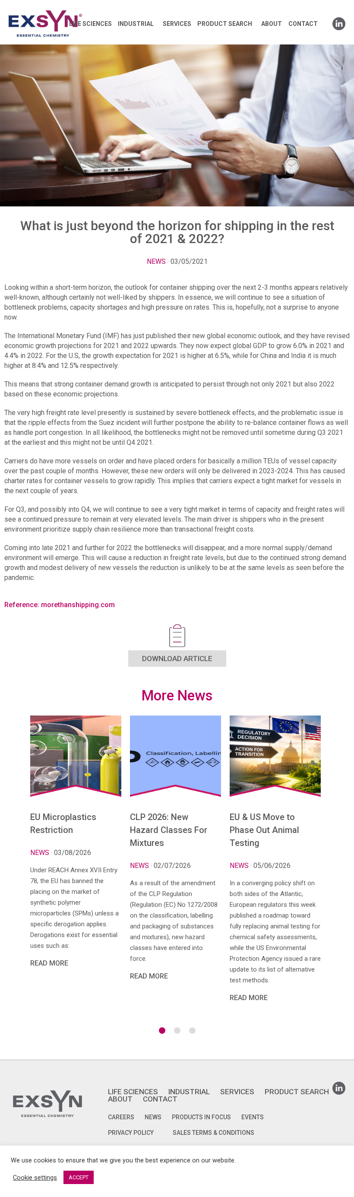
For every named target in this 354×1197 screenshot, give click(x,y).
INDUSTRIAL (136, 23)
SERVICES (177, 23)
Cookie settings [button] (35, 1177)
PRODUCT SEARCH (224, 23)
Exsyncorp (66, 9)
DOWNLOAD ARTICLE (177, 658)
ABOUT (271, 23)
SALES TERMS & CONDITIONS (213, 1132)
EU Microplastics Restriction (63, 823)
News (156, 261)
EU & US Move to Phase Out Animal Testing (264, 830)
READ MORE (49, 963)
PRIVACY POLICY (131, 1132)
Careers (121, 1117)
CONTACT (303, 23)
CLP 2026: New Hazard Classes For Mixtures (168, 830)
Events (252, 1117)
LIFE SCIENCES (90, 23)
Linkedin (338, 21)
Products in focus (201, 1117)
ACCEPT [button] (78, 1177)
